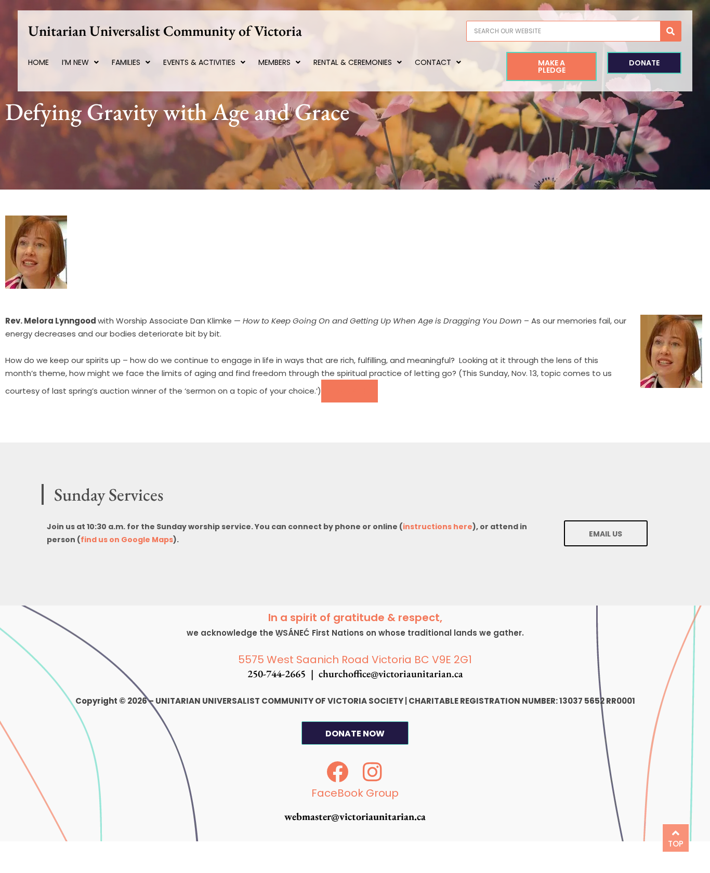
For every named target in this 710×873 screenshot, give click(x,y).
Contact (433, 62)
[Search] (670, 31)
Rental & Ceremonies (352, 62)
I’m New (75, 62)
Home (38, 62)
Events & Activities (199, 62)
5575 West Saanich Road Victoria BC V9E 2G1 (355, 659)
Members (274, 62)
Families (126, 62)
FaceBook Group (355, 793)
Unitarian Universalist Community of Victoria (165, 30)
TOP (675, 843)
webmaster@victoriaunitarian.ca (355, 816)
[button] (349, 391)
